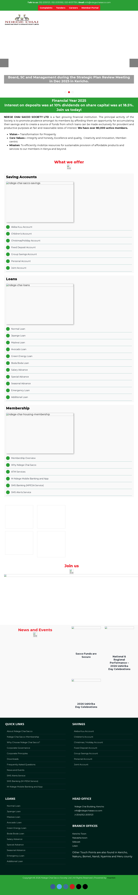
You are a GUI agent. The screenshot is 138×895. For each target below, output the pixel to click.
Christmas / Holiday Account (88, 742)
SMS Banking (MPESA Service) (27, 485)
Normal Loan (18, 329)
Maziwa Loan (18, 342)
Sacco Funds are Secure (86, 655)
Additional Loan (19, 397)
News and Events (15, 770)
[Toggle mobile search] (127, 18)
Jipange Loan (18, 335)
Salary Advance (19, 370)
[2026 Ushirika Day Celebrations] (86, 688)
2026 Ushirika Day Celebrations (86, 705)
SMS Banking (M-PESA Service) (22, 781)
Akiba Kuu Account (21, 227)
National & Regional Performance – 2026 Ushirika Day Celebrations (119, 663)
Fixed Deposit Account (23, 247)
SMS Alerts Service (21, 492)
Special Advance (20, 376)
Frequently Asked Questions (21, 764)
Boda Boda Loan (20, 363)
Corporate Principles (17, 753)
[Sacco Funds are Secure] (86, 637)
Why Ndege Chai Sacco (23, 465)
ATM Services (18, 471)
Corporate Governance (18, 748)
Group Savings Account (24, 254)
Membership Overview (23, 458)
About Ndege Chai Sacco (19, 731)
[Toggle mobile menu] (132, 18)
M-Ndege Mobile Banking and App (30, 478)
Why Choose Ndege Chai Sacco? (23, 742)
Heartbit (111, 877)
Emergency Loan (20, 390)
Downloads (12, 759)
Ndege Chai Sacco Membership (23, 737)
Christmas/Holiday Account (25, 240)
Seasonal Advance (21, 383)
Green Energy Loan (21, 356)
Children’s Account (21, 233)
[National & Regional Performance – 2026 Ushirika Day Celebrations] (119, 638)
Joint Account (18, 268)
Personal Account (21, 261)
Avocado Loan (18, 349)
